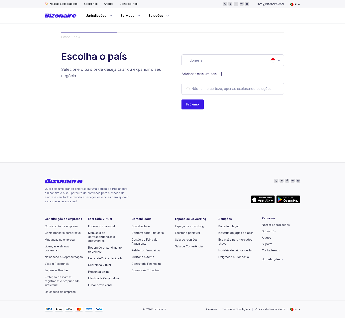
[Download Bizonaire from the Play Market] (288, 199)
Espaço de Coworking (190, 219)
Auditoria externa (143, 257)
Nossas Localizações (63, 3)
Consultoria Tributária (146, 270)
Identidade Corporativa (103, 278)
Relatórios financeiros (146, 250)
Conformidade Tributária (148, 232)
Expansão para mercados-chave (235, 241)
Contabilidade (142, 219)
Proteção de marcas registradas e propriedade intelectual (62, 281)
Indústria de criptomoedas (235, 250)
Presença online (99, 271)
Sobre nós (91, 3)
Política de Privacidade (270, 309)
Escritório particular (187, 232)
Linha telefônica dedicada (105, 258)
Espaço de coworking (189, 226)
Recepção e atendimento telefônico (105, 249)
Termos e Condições (236, 309)
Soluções (225, 219)
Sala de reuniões (186, 239)
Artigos (108, 3)
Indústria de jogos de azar (235, 232)
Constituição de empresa (61, 226)
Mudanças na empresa (60, 239)
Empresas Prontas (56, 270)
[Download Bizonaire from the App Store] (263, 199)
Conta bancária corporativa (63, 232)
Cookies (211, 309)
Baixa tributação (229, 226)
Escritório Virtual (100, 219)
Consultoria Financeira (146, 263)
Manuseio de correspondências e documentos (101, 236)
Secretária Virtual (99, 265)
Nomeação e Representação (64, 257)
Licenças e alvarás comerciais (57, 248)
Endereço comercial (101, 226)
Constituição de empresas (63, 219)
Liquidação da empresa (60, 291)
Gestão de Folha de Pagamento (145, 241)
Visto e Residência (57, 263)
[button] (192, 104)
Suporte (267, 244)
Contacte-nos (129, 3)
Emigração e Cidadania (233, 257)
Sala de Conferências (189, 246)
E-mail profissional (100, 285)
